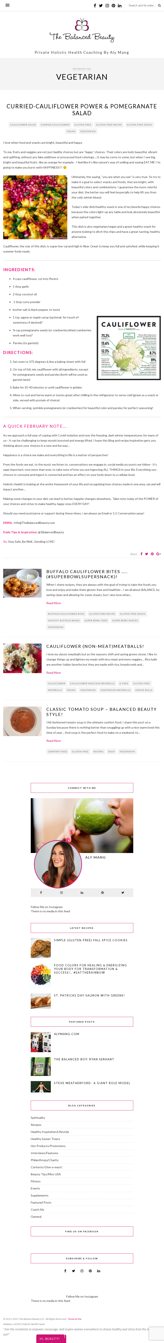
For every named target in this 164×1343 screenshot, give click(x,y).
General (36, 1216)
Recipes (98, 751)
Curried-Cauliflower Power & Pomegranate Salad (82, 110)
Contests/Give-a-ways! (46, 1167)
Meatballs (55, 690)
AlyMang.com (66, 1034)
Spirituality (38, 1117)
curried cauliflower (55, 124)
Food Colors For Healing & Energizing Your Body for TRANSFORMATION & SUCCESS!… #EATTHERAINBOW (90, 969)
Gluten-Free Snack (139, 124)
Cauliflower (56, 683)
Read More (53, 603)
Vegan (71, 131)
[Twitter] (123, 892)
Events (35, 1188)
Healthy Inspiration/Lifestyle (50, 1132)
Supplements (39, 1195)
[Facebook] (41, 892)
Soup (111, 751)
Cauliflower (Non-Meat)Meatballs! (95, 646)
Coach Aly (37, 1209)
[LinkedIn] (82, 892)
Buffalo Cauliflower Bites (66, 613)
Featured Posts (41, 1202)
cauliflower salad (23, 124)
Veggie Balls (143, 690)
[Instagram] (61, 892)
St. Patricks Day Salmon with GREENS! (89, 995)
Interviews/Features (44, 1153)
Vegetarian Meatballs (115, 690)
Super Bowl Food (96, 620)
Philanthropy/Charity (45, 1160)
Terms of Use (75, 1319)
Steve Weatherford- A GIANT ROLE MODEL (92, 1083)
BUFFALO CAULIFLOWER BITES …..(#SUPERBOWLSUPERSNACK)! (87, 574)
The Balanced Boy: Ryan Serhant (84, 1059)
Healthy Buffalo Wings (64, 620)
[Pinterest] (102, 892)
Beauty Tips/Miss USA (46, 1174)
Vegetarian (88, 131)
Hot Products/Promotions (48, 1146)
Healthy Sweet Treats (45, 1139)
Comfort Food (57, 751)
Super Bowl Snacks (125, 620)
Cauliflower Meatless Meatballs (92, 683)
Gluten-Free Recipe (109, 124)
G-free (124, 683)
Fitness (36, 1181)
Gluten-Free (83, 124)
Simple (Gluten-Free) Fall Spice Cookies (91, 940)
